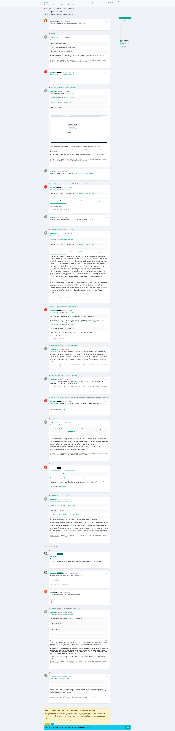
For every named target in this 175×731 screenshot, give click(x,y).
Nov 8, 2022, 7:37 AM (63, 217)
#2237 (106, 233)
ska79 (51, 592)
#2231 (106, 37)
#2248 (106, 612)
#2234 (106, 171)
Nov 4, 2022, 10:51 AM (69, 72)
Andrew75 (52, 171)
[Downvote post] (107, 27)
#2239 (106, 349)
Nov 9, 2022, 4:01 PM (69, 401)
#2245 (106, 554)
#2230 (106, 21)
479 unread (123, 43)
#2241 (106, 401)
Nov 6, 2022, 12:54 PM (66, 91)
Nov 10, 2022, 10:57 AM (66, 422)
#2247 (106, 592)
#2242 (106, 422)
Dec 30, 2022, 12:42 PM (65, 592)
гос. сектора (70, 406)
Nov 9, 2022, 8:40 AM (66, 233)
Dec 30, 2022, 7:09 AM (71, 573)
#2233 (106, 91)
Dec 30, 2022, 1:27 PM (66, 612)
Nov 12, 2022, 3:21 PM (69, 468)
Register (48, 723)
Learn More (90, 727)
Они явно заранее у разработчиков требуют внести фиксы (66, 478)
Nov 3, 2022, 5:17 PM (66, 21)
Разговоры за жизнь (63, 40)
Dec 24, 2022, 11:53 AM (71, 554)
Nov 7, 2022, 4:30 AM (63, 171)
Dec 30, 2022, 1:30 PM (66, 676)
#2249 (106, 676)
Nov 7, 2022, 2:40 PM (69, 187)
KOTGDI (52, 21)
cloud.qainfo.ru (70, 641)
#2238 (106, 310)
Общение (47, 14)
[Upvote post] (102, 27)
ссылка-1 (58, 658)
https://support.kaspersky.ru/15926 (83, 173)
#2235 (106, 187)
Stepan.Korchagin (54, 87)
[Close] (108, 710)
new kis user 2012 (54, 37)
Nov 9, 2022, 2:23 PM (69, 310)
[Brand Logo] (47, 2)
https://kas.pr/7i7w (62, 78)
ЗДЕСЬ (75, 383)
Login (52, 723)
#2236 (106, 217)
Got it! (127, 727)
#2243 (106, 468)
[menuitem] (92, 2)
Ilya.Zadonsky (53, 554)
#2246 (106, 573)
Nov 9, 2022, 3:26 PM (66, 349)
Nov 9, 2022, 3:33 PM (66, 379)
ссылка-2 (64, 658)
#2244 (106, 499)
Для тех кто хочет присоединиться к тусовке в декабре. (65, 74)
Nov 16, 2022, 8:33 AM (66, 499)
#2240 (106, 379)
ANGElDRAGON (53, 72)
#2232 (106, 72)
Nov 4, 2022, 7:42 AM (66, 37)
